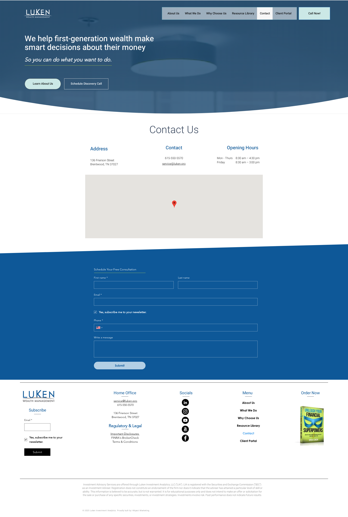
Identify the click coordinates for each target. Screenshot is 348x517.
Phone (98, 320)
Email (98, 294)
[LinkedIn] (185, 402)
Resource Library (248, 425)
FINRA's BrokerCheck (125, 437)
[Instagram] (185, 411)
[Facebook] (185, 438)
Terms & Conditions (125, 441)
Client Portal (248, 441)
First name (101, 277)
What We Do (248, 410)
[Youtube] (185, 420)
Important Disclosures (125, 433)
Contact (248, 433)
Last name (184, 277)
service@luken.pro (174, 164)
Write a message (103, 337)
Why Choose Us (248, 418)
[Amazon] (185, 429)
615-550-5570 (174, 158)
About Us (248, 402)
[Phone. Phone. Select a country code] (99, 327)
